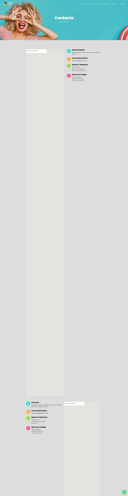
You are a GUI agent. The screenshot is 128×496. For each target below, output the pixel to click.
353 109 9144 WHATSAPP (79, 70)
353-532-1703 (35, 419)
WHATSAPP (34, 423)
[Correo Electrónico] (69, 59)
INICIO (60, 22)
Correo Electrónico (80, 58)
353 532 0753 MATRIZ (78, 69)
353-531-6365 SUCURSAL (38, 421)
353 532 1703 (76, 67)
